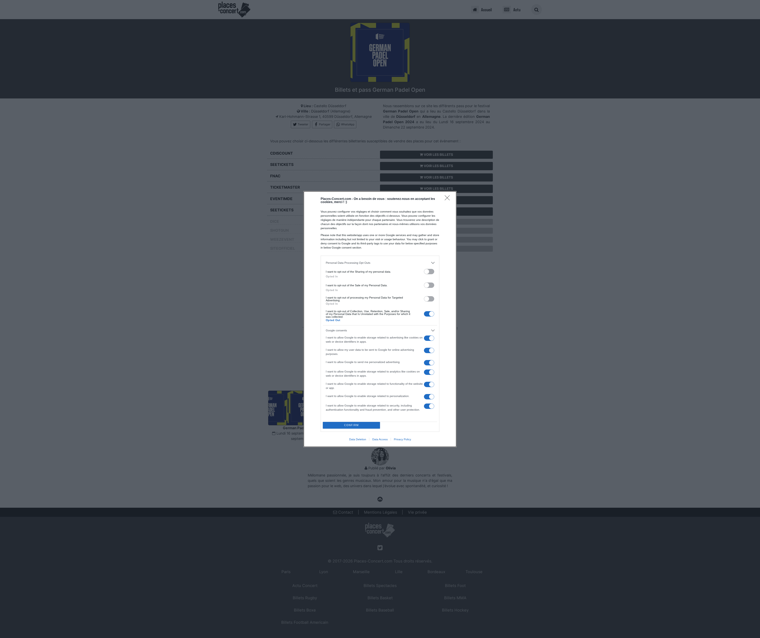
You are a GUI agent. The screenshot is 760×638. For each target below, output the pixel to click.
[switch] (429, 271)
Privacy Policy (402, 439)
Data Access (380, 439)
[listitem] (380, 263)
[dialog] (380, 319)
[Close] (448, 199)
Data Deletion (357, 439)
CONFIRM (351, 425)
